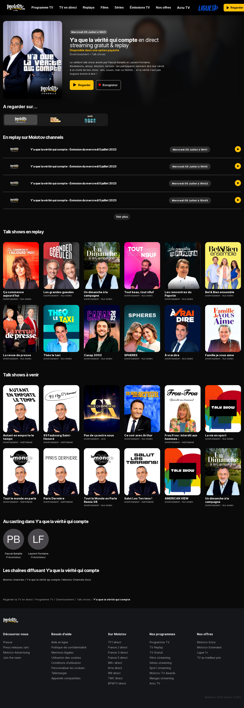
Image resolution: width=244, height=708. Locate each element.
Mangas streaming (161, 678)
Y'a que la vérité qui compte (43, 579)
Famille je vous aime (219, 355)
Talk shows (98, 54)
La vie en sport (215, 435)
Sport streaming (160, 668)
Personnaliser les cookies (68, 668)
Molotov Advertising (16, 652)
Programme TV (159, 642)
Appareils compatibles (66, 678)
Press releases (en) (16, 647)
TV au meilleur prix (209, 657)
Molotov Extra (206, 642)
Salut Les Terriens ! (138, 498)
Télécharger (59, 673)
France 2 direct (118, 647)
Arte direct (115, 668)
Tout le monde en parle (19, 498)
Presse (7, 642)
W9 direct (114, 673)
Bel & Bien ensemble (219, 292)
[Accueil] (15, 7)
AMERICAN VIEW (177, 498)
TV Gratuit (156, 652)
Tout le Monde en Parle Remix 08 (100, 500)
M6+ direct (115, 663)
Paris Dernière (53, 498)
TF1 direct (114, 642)
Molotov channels (13, 579)
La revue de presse (17, 355)
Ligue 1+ (202, 652)
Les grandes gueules (58, 292)
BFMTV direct (117, 683)
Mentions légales (62, 652)
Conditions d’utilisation (66, 663)
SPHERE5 (130, 355)
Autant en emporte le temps (18, 437)
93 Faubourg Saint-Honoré (57, 437)
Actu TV (154, 683)
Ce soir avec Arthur (138, 435)
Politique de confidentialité (68, 647)
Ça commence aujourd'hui (13, 293)
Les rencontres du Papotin (178, 293)
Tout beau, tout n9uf (139, 292)
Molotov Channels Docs (77, 579)
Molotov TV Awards (162, 673)
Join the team (12, 657)
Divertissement (79, 54)
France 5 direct (118, 657)
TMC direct (115, 678)
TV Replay (156, 647)
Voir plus (122, 216)
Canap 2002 (93, 355)
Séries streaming (160, 663)
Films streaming (159, 657)
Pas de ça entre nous (99, 435)
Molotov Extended (209, 647)
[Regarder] (238, 149)
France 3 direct (118, 652)
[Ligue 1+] (208, 7)
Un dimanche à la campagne (96, 293)
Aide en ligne (59, 642)
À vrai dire (172, 355)
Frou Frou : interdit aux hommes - (181, 437)
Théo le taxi (51, 355)
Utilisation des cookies (66, 657)
